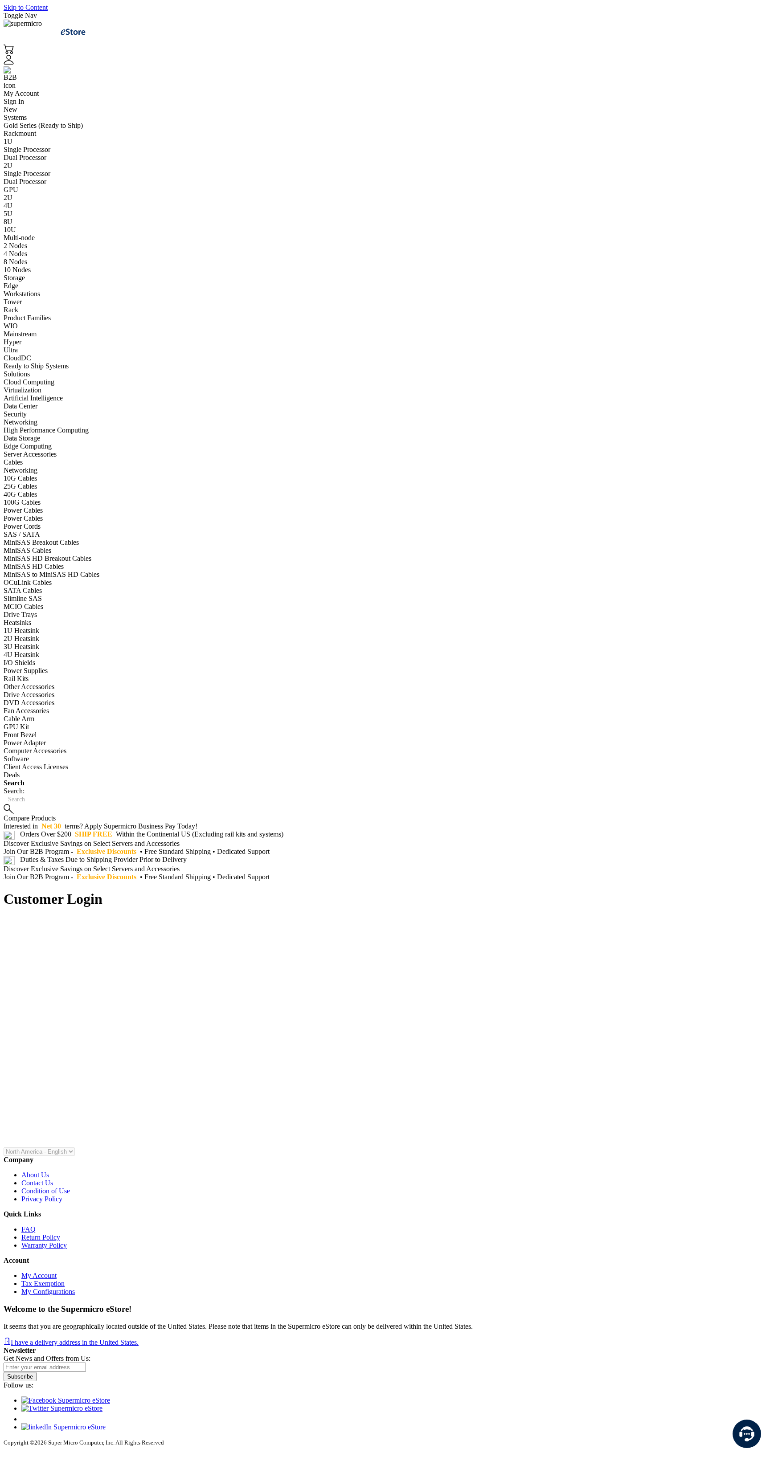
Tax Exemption (43, 1283)
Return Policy (40, 1237)
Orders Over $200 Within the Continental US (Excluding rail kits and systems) (151, 834)
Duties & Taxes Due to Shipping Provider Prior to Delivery (103, 859)
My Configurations (48, 1291)
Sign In (14, 101)
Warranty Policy (44, 1245)
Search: (14, 791)
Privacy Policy (41, 1199)
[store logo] (73, 32)
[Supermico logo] (32, 32)
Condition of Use (45, 1191)
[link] (385, 74)
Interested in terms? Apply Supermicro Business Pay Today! (101, 826)
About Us (35, 1175)
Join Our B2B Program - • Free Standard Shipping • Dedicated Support (137, 851)
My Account (21, 93)
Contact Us (37, 1183)
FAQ (28, 1229)
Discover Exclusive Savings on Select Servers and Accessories (92, 843)
